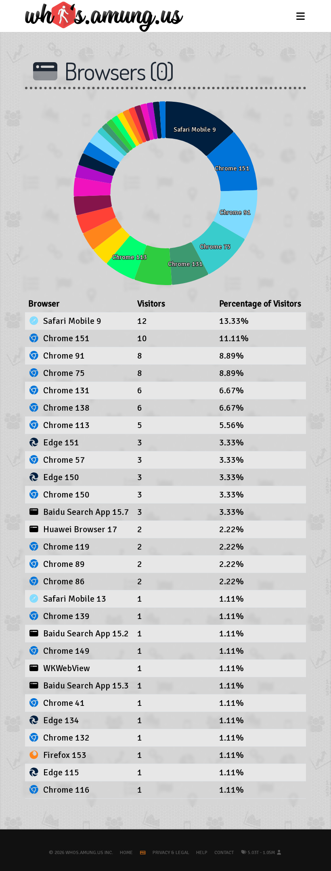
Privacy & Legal (171, 853)
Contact (224, 853)
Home (126, 853)
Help (201, 853)
